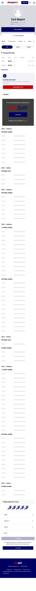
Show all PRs (4, 69)
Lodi (12, 24)
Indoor (18, 47)
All (7, 47)
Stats (3, 41)
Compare (18, 538)
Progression (11, 41)
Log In (25, 120)
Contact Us (9, 569)
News (31, 41)
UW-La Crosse (14, 22)
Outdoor (29, 47)
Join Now (18, 548)
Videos (21, 41)
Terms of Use (26, 569)
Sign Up (25, 2)
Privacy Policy (17, 569)
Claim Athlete (18, 29)
